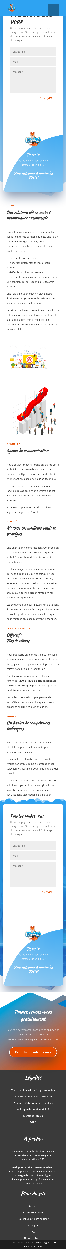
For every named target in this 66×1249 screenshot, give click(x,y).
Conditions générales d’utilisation (33, 1096)
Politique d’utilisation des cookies (33, 1103)
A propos (33, 1225)
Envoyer (46, 97)
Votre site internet (33, 1212)
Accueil (33, 1206)
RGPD (33, 1122)
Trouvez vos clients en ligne (33, 1219)
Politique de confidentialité (33, 1109)
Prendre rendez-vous (33, 1052)
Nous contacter (33, 1238)
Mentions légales (33, 1115)
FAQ (33, 1231)
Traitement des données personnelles (33, 1090)
